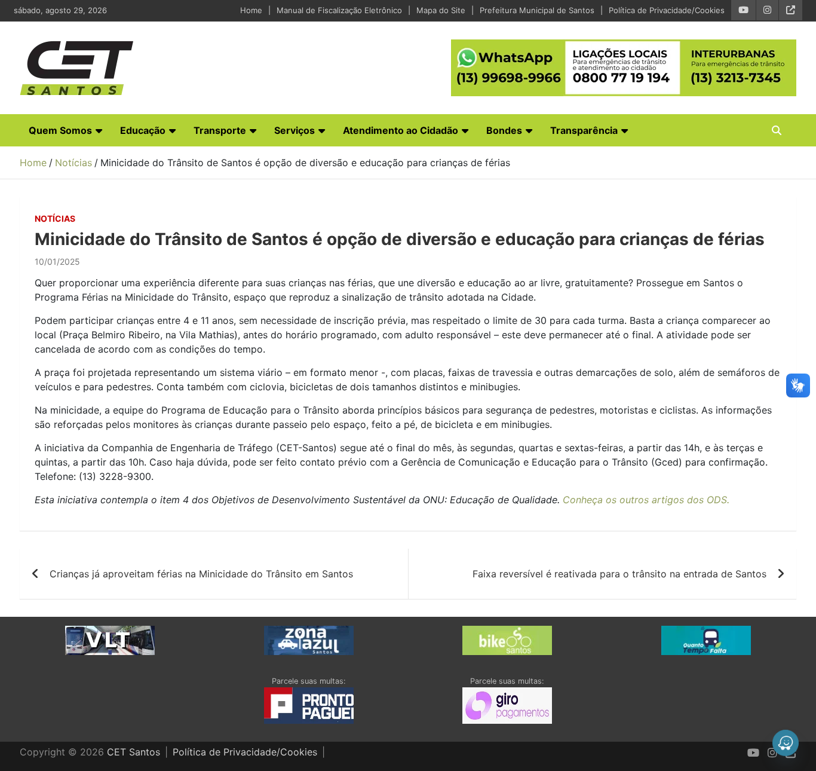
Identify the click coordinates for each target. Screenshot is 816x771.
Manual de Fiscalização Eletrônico (339, 10)
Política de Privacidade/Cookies (667, 10)
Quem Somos (60, 130)
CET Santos (133, 752)
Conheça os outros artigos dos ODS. (646, 500)
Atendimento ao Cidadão (400, 130)
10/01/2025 (57, 261)
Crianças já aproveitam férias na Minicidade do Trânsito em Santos (201, 574)
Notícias (55, 218)
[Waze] (785, 743)
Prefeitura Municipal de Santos (537, 10)
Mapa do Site (440, 10)
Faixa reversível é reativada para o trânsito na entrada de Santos (619, 574)
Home (251, 10)
